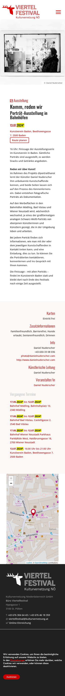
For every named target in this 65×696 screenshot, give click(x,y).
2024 (20, 125)
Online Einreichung (20, 622)
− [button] (11, 483)
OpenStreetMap (41, 562)
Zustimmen (11, 677)
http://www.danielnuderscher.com (35, 359)
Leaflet (29, 562)
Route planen (19, 140)
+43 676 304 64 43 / (19, 615)
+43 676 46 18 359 (40, 615)
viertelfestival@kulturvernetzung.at (28, 618)
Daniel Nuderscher (44, 385)
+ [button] (11, 478)
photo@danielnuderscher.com (38, 355)
